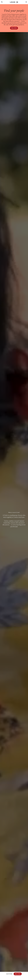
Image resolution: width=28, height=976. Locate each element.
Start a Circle (14, 28)
